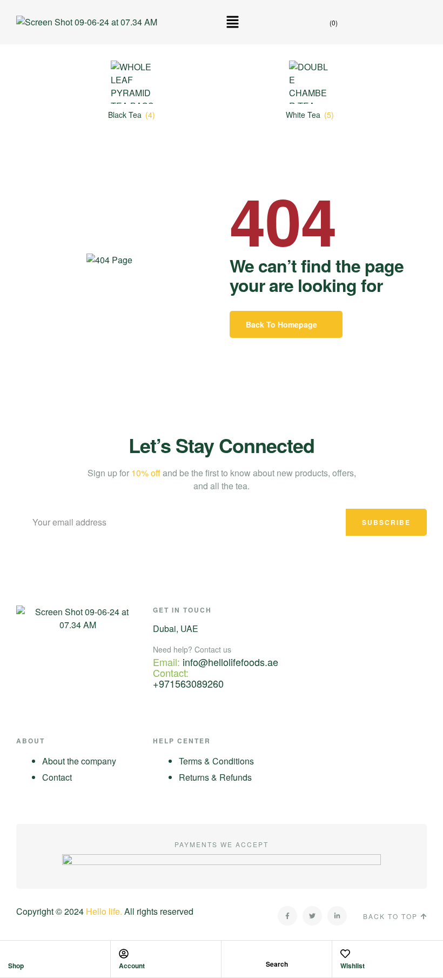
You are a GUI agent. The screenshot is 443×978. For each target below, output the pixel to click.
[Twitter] (312, 916)
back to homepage (281, 324)
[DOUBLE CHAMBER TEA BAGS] (310, 82)
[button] (232, 22)
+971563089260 (188, 683)
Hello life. (104, 911)
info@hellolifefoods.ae (230, 662)
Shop (16, 965)
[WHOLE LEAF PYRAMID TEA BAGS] (132, 82)
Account (132, 965)
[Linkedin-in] (337, 916)
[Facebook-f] (287, 916)
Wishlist (352, 965)
